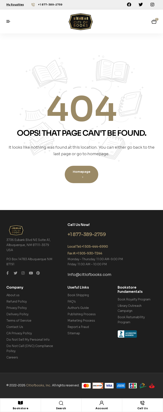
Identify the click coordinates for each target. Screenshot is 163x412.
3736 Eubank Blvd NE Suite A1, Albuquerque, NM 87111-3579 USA (28, 245)
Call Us (142, 408)
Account (102, 408)
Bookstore (20, 408)
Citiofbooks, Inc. (38, 385)
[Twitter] (140, 4)
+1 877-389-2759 (50, 4)
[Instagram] (152, 4)
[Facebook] (129, 4)
